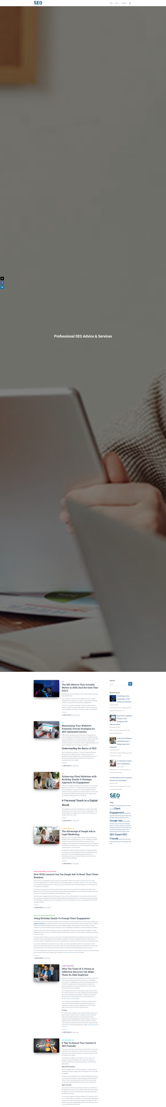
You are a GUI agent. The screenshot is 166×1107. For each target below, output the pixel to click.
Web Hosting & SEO (118, 841)
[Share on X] (2, 278)
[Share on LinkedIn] (2, 287)
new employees (121, 825)
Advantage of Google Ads (115, 805)
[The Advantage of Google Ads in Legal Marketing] (46, 835)
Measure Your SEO (114, 825)
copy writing (112, 815)
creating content (87, 1058)
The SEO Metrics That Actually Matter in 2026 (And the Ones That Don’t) (80, 687)
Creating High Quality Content (121, 815)
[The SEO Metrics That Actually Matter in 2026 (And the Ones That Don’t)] (46, 688)
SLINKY (65, 705)
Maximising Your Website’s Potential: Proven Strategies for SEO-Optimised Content (78, 728)
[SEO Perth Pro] (37, 3)
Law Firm (119, 823)
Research (124, 829)
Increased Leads (113, 823)
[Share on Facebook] (2, 283)
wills (90, 880)
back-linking (128, 805)
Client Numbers (127, 813)
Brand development (39, 915)
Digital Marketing (51, 871)
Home (111, 3)
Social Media (122, 839)
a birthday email (67, 952)
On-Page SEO (128, 825)
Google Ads (116, 820)
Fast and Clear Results (124, 817)
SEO (63, 681)
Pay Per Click (122, 827)
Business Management (40, 871)
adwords (123, 805)
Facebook (116, 817)
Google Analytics (126, 821)
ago (76, 715)
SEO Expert (116, 834)
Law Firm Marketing (125, 823)
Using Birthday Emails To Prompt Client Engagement (62, 918)
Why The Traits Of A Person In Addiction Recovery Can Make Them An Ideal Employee (78, 971)
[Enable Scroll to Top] (162, 1103)
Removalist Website (117, 829)
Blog (116, 3)
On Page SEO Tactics (114, 827)
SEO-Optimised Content (124, 831)
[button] (118, 3)
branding (112, 809)
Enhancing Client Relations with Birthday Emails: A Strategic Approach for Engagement (79, 779)
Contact (123, 3)
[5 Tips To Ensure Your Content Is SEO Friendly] (46, 1045)
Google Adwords (66, 828)
